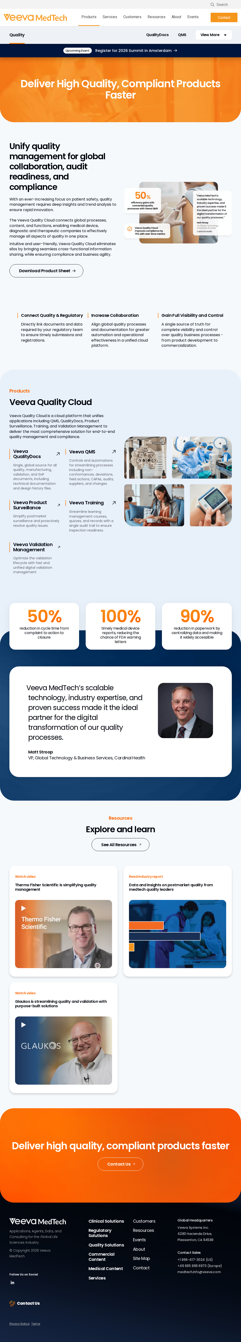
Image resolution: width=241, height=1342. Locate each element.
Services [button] (110, 17)
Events (193, 17)
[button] (214, 34)
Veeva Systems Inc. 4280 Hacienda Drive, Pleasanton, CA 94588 (195, 1233)
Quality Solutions (106, 1245)
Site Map (141, 1258)
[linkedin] (12, 1284)
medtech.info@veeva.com (199, 1272)
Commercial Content (101, 1256)
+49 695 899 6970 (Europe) (199, 1265)
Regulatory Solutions (100, 1232)
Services (97, 1278)
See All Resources (119, 845)
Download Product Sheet (44, 271)
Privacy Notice (19, 1324)
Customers (132, 17)
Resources (156, 17)
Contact (224, 17)
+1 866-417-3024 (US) (195, 1259)
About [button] (176, 17)
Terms (35, 1324)
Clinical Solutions (106, 1221)
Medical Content (105, 1268)
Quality (17, 35)
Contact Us (119, 1164)
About (139, 1249)
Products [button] (88, 17)
